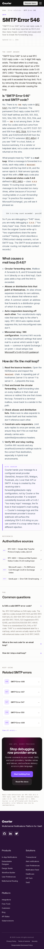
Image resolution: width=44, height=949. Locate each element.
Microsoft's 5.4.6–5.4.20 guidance (21, 352)
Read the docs (22, 782)
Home (4, 10)
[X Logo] (16, 833)
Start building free (22, 774)
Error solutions (14, 10)
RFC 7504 (21, 131)
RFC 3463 (18, 181)
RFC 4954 (31, 138)
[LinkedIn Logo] (10, 833)
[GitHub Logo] (4, 833)
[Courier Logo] (6, 3)
